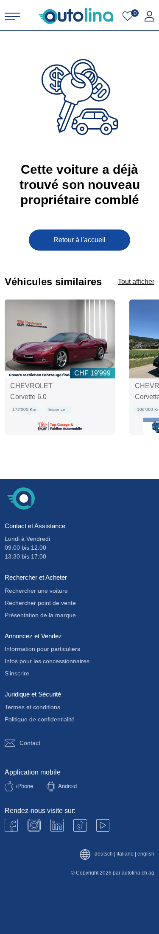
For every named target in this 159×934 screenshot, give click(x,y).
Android (67, 786)
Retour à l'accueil (79, 239)
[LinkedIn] (57, 825)
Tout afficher (136, 281)
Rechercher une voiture (36, 590)
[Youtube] (34, 825)
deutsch (104, 854)
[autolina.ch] (76, 15)
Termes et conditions (32, 707)
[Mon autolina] (149, 16)
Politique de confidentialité (40, 719)
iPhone (24, 786)
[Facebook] (11, 825)
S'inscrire (17, 673)
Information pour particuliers (42, 648)
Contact (30, 743)
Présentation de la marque (40, 615)
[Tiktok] (79, 825)
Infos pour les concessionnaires (47, 661)
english (145, 854)
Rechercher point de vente (40, 602)
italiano (125, 854)
